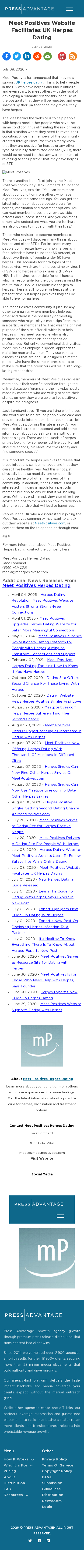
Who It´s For (15, 1465)
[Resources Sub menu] (27, 1495)
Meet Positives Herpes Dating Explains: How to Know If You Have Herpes (45, 665)
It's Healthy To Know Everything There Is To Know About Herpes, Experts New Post (43, 944)
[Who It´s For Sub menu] (31, 1465)
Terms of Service (58, 1465)
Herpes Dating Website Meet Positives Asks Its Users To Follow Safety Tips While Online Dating (46, 855)
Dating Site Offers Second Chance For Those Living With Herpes (45, 683)
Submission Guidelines (52, 1486)
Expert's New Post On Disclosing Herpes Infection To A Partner (45, 926)
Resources (13, 1494)
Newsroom (52, 1501)
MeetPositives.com (50, 523)
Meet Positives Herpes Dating (36, 586)
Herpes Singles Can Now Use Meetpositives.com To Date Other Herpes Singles (45, 790)
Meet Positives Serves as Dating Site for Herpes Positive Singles (44, 826)
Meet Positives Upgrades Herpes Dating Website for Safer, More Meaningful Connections (44, 624)
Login (47, 1506)
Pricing (10, 1471)
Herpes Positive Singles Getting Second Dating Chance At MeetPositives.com (45, 808)
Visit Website (42, 1158)
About (9, 1477)
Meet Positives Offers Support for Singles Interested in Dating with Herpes (46, 731)
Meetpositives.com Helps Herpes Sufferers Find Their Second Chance (44, 713)
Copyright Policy (57, 1471)
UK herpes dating (29, 82)
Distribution (14, 1483)
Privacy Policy (54, 1459)
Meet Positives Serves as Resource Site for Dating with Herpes (45, 962)
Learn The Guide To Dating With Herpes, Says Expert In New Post (43, 897)
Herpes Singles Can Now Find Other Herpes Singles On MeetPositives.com (45, 772)
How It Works (16, 1459)
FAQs (47, 1477)
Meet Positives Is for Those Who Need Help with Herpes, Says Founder (44, 980)
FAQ (7, 1489)
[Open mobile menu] (69, 9)
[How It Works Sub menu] (32, 1459)
